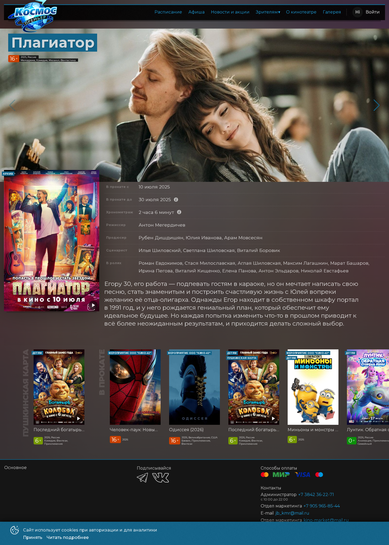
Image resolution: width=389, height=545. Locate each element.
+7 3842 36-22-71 (316, 494)
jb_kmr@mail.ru (292, 513)
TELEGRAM (142, 478)
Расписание (168, 12)
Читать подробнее (68, 537)
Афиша (196, 12)
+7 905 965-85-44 (322, 505)
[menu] (203, 12)
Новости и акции (230, 12)
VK (160, 478)
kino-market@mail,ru (326, 520)
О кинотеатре (301, 12)
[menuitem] (168, 12)
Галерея (332, 12)
